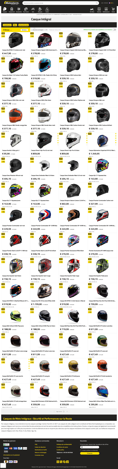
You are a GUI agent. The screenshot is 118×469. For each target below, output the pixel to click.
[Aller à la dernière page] (67, 411)
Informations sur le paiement (11, 455)
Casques (5, 11)
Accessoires (19, 11)
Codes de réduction (40, 447)
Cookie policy (60, 450)
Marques (40, 11)
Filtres (6, 30)
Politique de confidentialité (64, 444)
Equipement (12, 11)
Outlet (47, 11)
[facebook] (67, 461)
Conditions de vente (62, 447)
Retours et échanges (40, 452)
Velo (33, 11)
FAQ (36, 444)
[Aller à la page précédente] (54, 411)
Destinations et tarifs (41, 450)
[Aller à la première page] (51, 411)
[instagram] (58, 461)
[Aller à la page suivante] (64, 411)
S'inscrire (89, 453)
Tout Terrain (26, 11)
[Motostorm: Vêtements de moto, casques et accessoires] (12, 3)
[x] (61, 461)
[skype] (64, 461)
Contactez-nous (39, 455)
